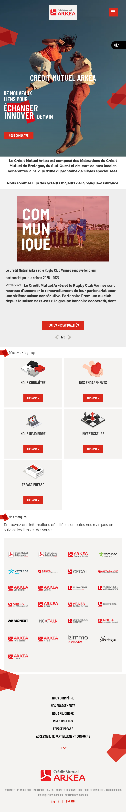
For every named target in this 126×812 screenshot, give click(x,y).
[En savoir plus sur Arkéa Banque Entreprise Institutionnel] (108, 571)
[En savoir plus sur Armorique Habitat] (78, 620)
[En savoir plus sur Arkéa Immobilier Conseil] (108, 620)
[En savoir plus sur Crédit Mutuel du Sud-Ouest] (48, 554)
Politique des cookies (50, 795)
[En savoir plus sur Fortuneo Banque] (108, 555)
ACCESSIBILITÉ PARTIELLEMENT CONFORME (63, 736)
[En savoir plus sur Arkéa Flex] (48, 638)
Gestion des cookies (76, 795)
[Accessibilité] (118, 45)
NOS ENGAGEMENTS (63, 705)
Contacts (10, 790)
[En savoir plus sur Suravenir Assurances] (108, 588)
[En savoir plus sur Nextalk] (48, 621)
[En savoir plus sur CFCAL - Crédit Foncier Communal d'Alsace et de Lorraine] (78, 571)
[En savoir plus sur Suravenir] (78, 588)
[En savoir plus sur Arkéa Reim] (48, 604)
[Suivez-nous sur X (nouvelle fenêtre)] (58, 801)
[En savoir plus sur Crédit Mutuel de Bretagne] (18, 554)
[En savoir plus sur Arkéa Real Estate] (18, 638)
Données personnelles (69, 790)
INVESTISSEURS (63, 721)
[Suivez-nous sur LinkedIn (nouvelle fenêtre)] (53, 801)
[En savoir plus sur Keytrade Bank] (18, 571)
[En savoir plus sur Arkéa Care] (18, 656)
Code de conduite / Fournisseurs (103, 790)
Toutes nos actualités (63, 325)
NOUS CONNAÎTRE (63, 698)
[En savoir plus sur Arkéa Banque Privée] (78, 554)
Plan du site (24, 790)
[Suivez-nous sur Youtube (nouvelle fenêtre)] (72, 801)
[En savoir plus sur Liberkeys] (108, 639)
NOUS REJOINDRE (63, 713)
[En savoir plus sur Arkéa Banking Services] (78, 604)
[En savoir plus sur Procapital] (108, 604)
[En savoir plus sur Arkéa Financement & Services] (48, 571)
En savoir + (33, 398)
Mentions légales (43, 790)
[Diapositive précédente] (57, 337)
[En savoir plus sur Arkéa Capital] (48, 588)
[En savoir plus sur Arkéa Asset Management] (18, 604)
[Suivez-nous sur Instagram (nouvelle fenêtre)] (67, 801)
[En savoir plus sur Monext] (18, 620)
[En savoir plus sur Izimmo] (78, 638)
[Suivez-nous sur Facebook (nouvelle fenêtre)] (63, 801)
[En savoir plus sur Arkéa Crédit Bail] (18, 588)
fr (61, 748)
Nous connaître (19, 135)
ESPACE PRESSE (63, 728)
